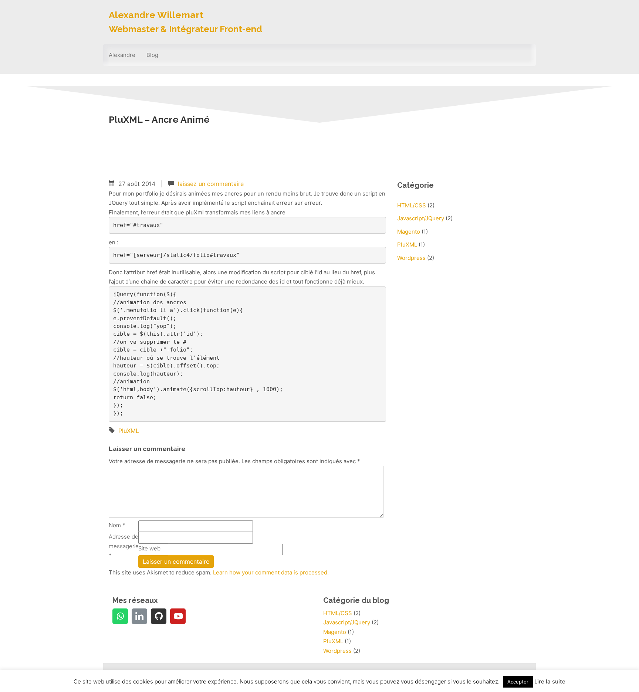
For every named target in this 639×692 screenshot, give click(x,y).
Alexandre (122, 54)
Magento (408, 231)
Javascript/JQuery (420, 218)
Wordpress (411, 257)
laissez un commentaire (211, 183)
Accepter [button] (517, 682)
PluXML (128, 430)
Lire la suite (549, 681)
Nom (117, 525)
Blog (152, 54)
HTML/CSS (411, 205)
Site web (149, 548)
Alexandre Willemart (156, 14)
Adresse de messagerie (123, 546)
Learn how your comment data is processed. (271, 572)
